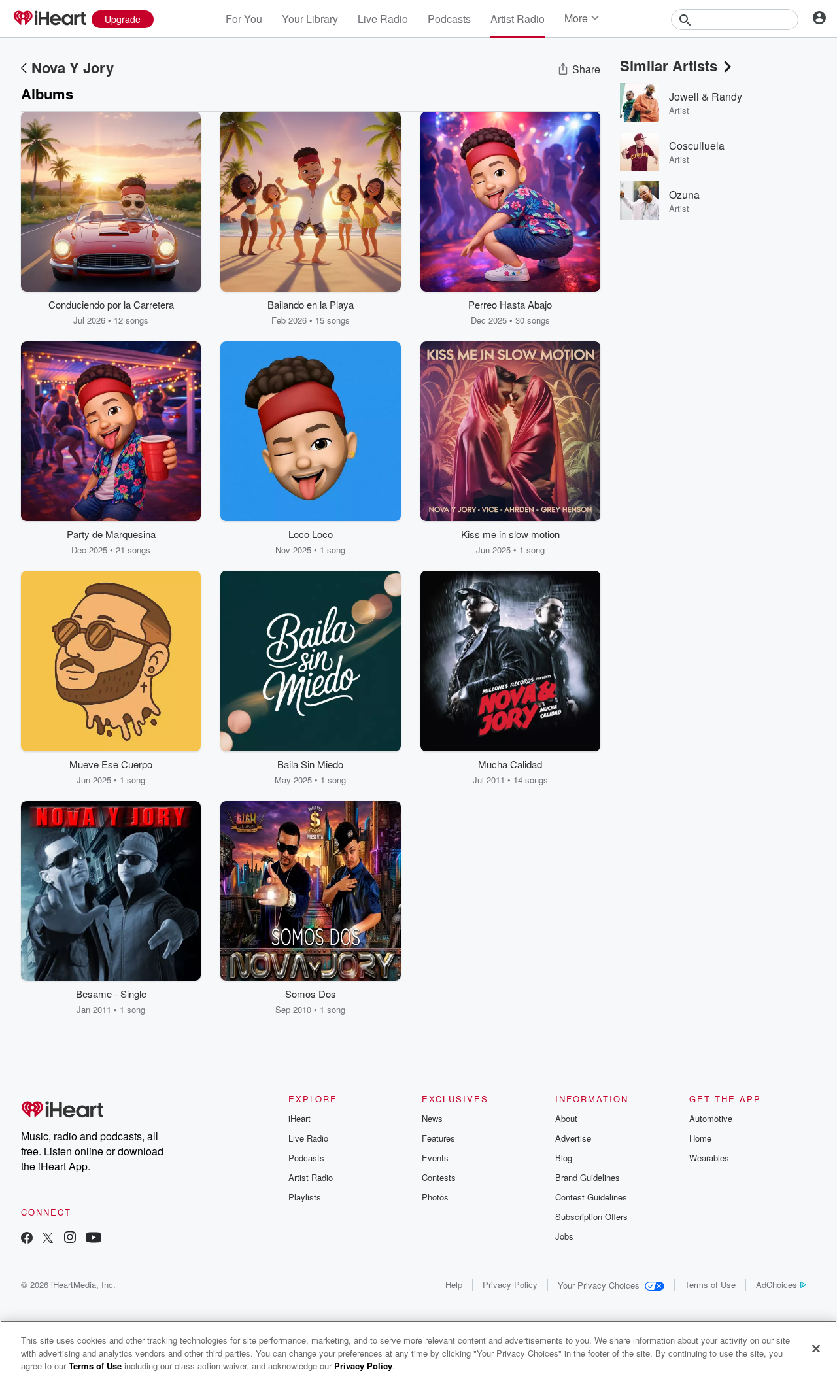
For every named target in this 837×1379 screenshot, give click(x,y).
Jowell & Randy (705, 96)
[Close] (816, 1348)
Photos (435, 1197)
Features (438, 1138)
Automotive (710, 1118)
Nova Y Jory (72, 67)
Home (700, 1138)
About (566, 1118)
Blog (563, 1157)
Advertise (573, 1138)
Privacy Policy (510, 1284)
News (432, 1118)
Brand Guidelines (587, 1177)
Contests (439, 1177)
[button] (181, 307)
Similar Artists (668, 65)
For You (244, 18)
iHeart (299, 1118)
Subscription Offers (591, 1216)
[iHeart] (49, 19)
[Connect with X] (48, 1238)
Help (453, 1284)
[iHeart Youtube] (93, 1238)
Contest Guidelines (591, 1197)
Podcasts (449, 18)
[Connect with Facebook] (27, 1238)
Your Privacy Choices (599, 1285)
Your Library (310, 18)
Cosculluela (697, 145)
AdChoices (776, 1284)
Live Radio (383, 18)
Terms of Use (710, 1284)
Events (435, 1157)
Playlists (304, 1197)
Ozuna (684, 194)
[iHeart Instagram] (70, 1238)
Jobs (564, 1236)
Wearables (709, 1157)
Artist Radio (517, 18)
